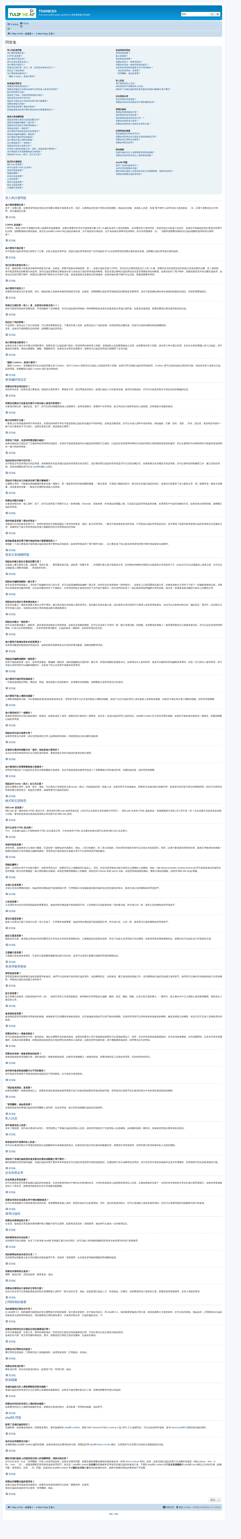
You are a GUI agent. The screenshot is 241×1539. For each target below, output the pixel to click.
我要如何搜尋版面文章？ (127, 112)
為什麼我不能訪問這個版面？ (20, 137)
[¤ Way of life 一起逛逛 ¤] (22, 12)
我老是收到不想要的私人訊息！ (130, 86)
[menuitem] (24, 23)
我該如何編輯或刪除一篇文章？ (21, 122)
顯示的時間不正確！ (16, 92)
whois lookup (132, 1461)
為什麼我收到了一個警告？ (19, 143)
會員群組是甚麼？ (124, 59)
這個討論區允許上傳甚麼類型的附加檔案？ (135, 152)
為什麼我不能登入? (16, 64)
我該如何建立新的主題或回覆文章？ (23, 119)
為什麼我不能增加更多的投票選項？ (23, 131)
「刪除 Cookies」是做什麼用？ (21, 76)
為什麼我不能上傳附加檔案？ (20, 140)
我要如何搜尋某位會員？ (127, 121)
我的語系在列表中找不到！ (19, 98)
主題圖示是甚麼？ (15, 187)
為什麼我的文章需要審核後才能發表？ (24, 151)
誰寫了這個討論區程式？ (127, 165)
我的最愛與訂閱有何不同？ (128, 133)
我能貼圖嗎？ (13, 173)
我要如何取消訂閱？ (125, 142)
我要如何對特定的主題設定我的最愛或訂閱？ (136, 136)
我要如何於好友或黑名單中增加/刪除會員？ (136, 102)
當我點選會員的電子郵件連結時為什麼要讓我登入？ (31, 109)
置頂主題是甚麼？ (15, 182)
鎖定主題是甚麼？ (15, 185)
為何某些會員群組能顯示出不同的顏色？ (134, 67)
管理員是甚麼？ (123, 53)
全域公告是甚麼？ (15, 176)
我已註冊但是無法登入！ (18, 62)
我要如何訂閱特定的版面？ (128, 139)
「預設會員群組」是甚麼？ (128, 70)
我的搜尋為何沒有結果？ (127, 115)
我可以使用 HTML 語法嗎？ (20, 167)
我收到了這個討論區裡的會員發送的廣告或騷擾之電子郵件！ (144, 89)
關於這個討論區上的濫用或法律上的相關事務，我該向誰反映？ (145, 171)
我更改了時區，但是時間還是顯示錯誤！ (25, 95)
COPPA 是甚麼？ (15, 56)
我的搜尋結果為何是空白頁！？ (130, 118)
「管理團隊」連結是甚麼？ (128, 73)
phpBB (36, 466)
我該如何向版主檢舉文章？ (19, 146)
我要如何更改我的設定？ (18, 86)
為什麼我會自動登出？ (17, 73)
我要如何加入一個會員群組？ (129, 62)
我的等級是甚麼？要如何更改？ (21, 106)
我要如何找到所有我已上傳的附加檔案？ (134, 155)
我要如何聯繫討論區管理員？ (129, 174)
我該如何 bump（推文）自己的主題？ (24, 154)
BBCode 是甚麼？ (15, 164)
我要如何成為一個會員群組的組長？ (132, 64)
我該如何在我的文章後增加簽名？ (22, 125)
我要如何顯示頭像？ (16, 104)
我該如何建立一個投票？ (18, 128)
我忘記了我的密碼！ (16, 70)
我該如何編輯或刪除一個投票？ (21, 134)
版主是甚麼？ (122, 56)
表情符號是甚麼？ (15, 170)
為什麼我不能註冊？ (16, 59)
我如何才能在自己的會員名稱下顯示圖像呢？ (28, 101)
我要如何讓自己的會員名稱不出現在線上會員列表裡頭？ (33, 89)
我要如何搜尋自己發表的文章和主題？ (133, 124)
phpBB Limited (72, 1427)
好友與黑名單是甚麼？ (126, 99)
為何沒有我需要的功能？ (127, 168)
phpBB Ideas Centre (100, 1444)
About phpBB (178, 1427)
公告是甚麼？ (13, 179)
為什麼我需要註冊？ (16, 53)
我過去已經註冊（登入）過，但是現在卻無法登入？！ (32, 67)
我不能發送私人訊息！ (126, 83)
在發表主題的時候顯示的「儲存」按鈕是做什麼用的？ (32, 149)
